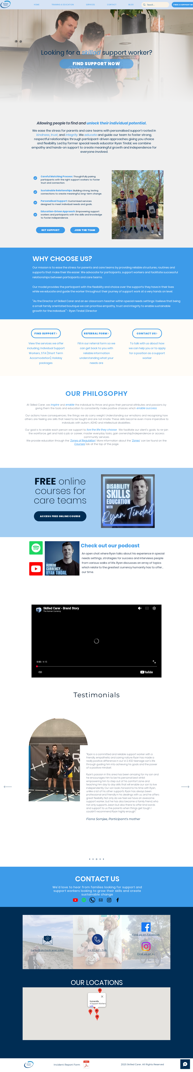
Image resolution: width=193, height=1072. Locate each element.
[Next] (185, 787)
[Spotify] (36, 548)
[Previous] (8, 787)
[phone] (92, 900)
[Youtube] (36, 569)
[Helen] (89, 859)
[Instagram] (109, 900)
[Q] (103, 859)
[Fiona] (96, 859)
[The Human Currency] (84, 900)
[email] (101, 900)
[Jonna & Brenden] (100, 859)
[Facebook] (117, 900)
